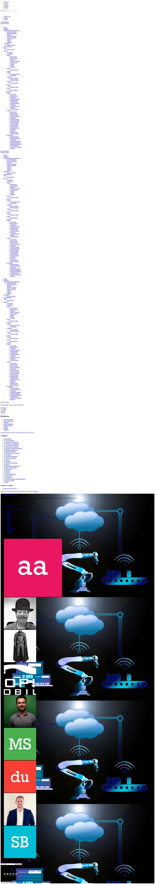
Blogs (8, 521)
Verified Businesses (15, 142)
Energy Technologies (10, 458)
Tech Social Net (5, 22)
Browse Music (14, 90)
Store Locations (14, 123)
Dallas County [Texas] (10, 488)
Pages (8, 510)
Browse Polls (10, 49)
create (34, 491)
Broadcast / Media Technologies (13, 448)
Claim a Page (13, 62)
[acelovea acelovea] (33, 596)
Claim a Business (11, 37)
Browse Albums (14, 80)
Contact (39, 869)
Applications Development (12, 443)
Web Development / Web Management (15, 479)
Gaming (7, 459)
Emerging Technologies (11, 456)
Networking (8, 469)
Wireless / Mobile (9, 480)
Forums (9, 522)
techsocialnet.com (8, 506)
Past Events (13, 75)
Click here (23, 881)
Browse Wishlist (14, 122)
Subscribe (19, 864)
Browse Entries (14, 69)
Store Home (13, 112)
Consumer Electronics (9, 451)
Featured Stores (14, 125)
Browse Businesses (12, 33)
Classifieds (10, 515)
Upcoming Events (15, 74)
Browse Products (14, 119)
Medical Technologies (11, 467)
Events (9, 512)
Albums (9, 39)
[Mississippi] (20, 694)
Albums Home (14, 132)
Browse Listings (11, 45)
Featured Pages (14, 100)
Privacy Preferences (6, 882)
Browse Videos (14, 83)
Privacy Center (31, 869)
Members (9, 42)
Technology (8, 477)
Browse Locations (11, 36)
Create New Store (14, 120)
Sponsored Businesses (16, 144)
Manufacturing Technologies (12, 466)
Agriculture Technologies (11, 442)
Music (8, 532)
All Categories (7, 438)
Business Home (14, 136)
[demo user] (20, 792)
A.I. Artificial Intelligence (11, 445)
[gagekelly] (20, 825)
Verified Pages (14, 101)
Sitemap (44, 869)
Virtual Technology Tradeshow (15, 509)
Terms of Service (21, 869)
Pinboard (9, 35)
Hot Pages (13, 104)
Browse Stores (14, 113)
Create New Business (15, 147)
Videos (9, 40)
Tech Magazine (11, 528)
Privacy (13, 869)
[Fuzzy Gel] (20, 629)
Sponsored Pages (14, 103)
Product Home (14, 115)
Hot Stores (13, 129)
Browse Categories (15, 116)
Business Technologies (11, 450)
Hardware (8, 461)
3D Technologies (9, 440)
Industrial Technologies (11, 463)
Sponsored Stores (14, 128)
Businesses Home (11, 32)
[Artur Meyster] (20, 727)
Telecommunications (10, 474)
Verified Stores (14, 126)
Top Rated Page (14, 109)
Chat (8, 524)
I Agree (14, 882)
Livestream (10, 529)
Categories (13, 97)
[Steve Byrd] (20, 857)
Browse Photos (14, 78)
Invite (8, 513)
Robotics (7, 471)
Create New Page (14, 106)
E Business (8, 454)
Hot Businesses (14, 145)
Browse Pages (14, 58)
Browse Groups (14, 87)
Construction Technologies (12, 453)
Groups (9, 519)
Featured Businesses (15, 141)
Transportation (9, 475)
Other (6, 482)
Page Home (13, 94)
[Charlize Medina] (20, 661)
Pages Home (13, 56)
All (1, 432)
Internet (7, 464)
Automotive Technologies (12, 447)
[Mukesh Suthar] (20, 759)
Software (7, 472)
